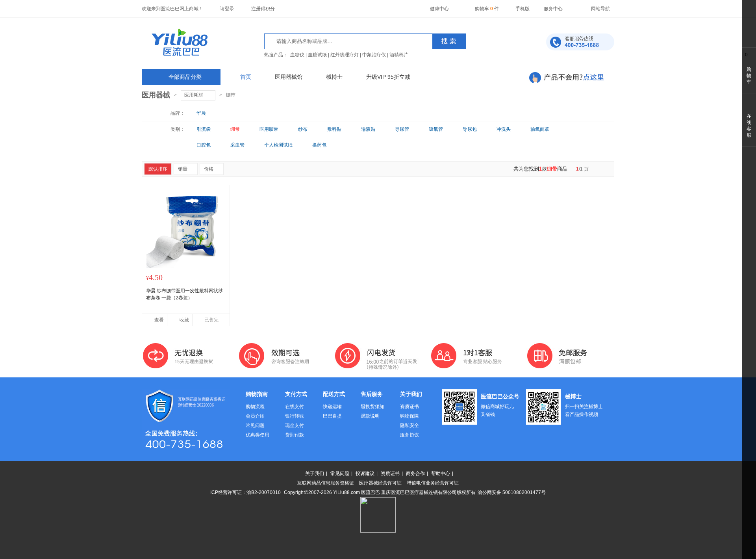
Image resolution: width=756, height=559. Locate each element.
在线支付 (294, 406)
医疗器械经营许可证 (380, 483)
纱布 (303, 129)
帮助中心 (440, 473)
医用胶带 (268, 129)
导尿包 (470, 129)
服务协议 (409, 435)
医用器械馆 (288, 77)
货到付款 (294, 435)
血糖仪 (297, 55)
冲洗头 (504, 129)
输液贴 (368, 129)
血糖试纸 (317, 55)
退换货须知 (372, 406)
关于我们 (314, 473)
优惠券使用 (257, 435)
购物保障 (409, 416)
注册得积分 (263, 8)
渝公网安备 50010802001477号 (512, 492)
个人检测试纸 (278, 145)
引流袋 (203, 129)
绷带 (230, 95)
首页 (245, 77)
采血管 (237, 145)
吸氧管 (436, 129)
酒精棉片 (398, 55)
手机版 (522, 8)
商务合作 (415, 473)
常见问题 (255, 425)
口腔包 (203, 145)
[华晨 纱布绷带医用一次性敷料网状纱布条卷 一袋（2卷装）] (185, 266)
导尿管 (402, 129)
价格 (208, 169)
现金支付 (294, 425)
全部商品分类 (185, 77)
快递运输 (332, 406)
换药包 (319, 145)
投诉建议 (365, 473)
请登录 (227, 8)
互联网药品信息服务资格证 (325, 483)
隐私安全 (409, 425)
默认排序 (157, 169)
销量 (182, 169)
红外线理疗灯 (344, 55)
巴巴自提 (332, 416)
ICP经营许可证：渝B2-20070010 (245, 492)
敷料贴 (334, 129)
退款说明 (370, 416)
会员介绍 (255, 416)
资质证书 (409, 406)
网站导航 (600, 8)
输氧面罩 (539, 129)
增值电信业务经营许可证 (433, 483)
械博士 (334, 77)
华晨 (201, 113)
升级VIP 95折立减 (388, 77)
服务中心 (553, 8)
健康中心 (439, 8)
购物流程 (255, 406)
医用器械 (156, 95)
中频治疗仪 (374, 55)
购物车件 (487, 8)
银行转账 (294, 416)
